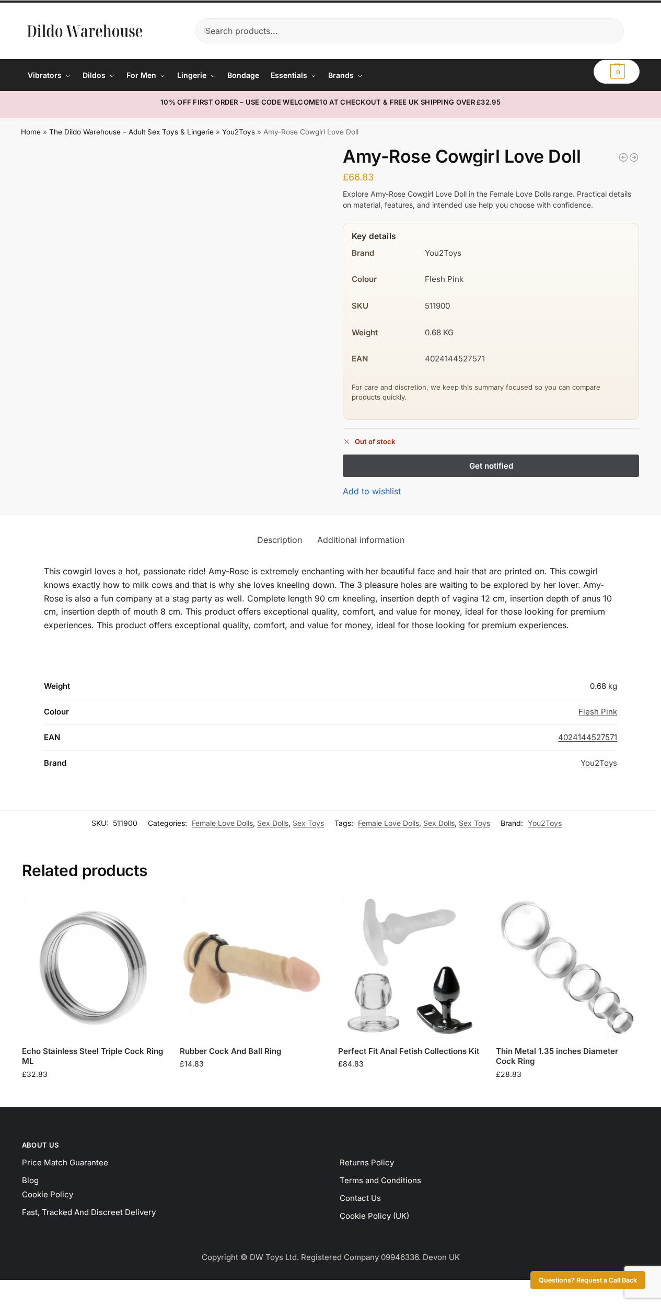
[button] (617, 72)
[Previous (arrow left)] (3, 1301)
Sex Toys (308, 823)
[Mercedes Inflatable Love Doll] (623, 157)
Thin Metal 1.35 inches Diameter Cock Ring (557, 1056)
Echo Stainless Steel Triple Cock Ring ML (92, 1056)
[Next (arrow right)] (12, 1301)
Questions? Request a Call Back (588, 1280)
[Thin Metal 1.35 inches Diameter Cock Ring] (567, 966)
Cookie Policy (47, 1194)
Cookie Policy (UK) (374, 1216)
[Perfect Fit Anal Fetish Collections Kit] (409, 966)
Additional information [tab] (360, 540)
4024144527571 (587, 737)
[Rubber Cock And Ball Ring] (251, 966)
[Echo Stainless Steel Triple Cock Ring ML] (93, 966)
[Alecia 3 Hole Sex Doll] (634, 157)
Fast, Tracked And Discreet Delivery (89, 1212)
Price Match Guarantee (65, 1162)
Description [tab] (279, 540)
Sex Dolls (272, 823)
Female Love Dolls (222, 823)
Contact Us (360, 1198)
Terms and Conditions (380, 1180)
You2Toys (238, 132)
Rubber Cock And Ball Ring (230, 1051)
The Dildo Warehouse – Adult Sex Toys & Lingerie (131, 132)
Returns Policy (367, 1162)
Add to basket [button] (93, 1096)
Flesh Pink (597, 712)
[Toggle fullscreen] (12, 1289)
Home (31, 132)
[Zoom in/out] (3, 1289)
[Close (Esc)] (30, 1289)
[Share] (21, 1289)
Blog (30, 1180)
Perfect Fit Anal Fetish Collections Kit (408, 1051)
